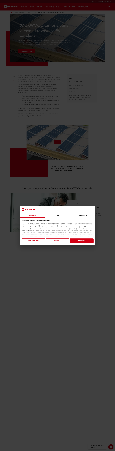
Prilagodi (56, 240)
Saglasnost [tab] (32, 215)
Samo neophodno (33, 240)
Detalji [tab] (57, 215)
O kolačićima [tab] (83, 215)
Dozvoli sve (81, 240)
